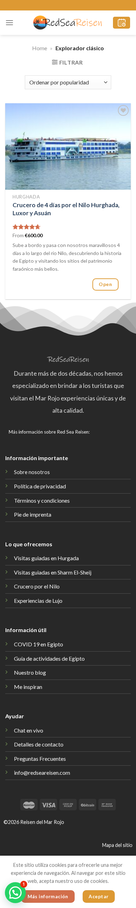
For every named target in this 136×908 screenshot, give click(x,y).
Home (39, 48)
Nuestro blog (30, 672)
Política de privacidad (40, 486)
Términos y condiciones (42, 500)
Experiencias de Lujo (38, 600)
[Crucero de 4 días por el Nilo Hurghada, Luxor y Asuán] (68, 146)
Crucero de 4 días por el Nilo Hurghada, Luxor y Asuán (66, 209)
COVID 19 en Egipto (38, 644)
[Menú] (9, 22)
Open (105, 284)
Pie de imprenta (32, 514)
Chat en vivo (28, 730)
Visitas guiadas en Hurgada (46, 558)
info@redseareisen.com (42, 772)
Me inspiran (28, 686)
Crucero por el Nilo (37, 586)
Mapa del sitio (117, 845)
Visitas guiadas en (52, 572)
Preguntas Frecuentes (40, 758)
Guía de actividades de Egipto (49, 658)
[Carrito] (121, 23)
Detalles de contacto (38, 744)
